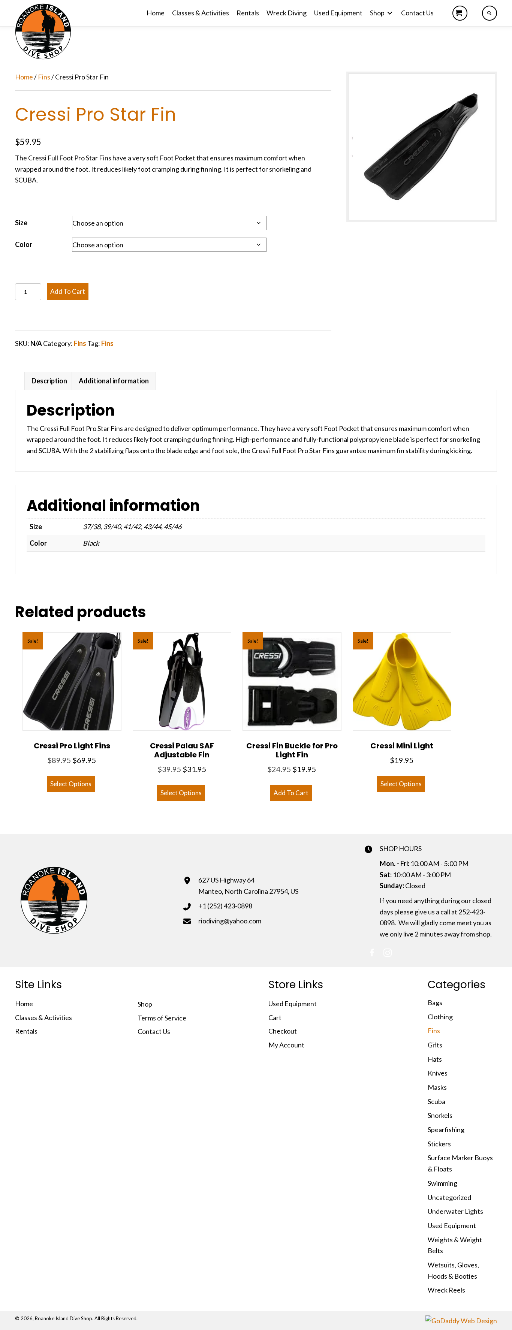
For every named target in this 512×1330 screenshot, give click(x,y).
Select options (70, 784)
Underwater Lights (455, 1211)
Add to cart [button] (291, 793)
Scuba (436, 1101)
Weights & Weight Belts (455, 1245)
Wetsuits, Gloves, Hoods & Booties (453, 1270)
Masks (437, 1087)
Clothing (440, 1017)
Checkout (282, 1031)
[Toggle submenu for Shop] (389, 13)
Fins (44, 77)
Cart (274, 1017)
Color (23, 244)
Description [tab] (49, 381)
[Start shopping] (459, 13)
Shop (145, 1004)
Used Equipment (292, 1003)
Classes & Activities (43, 1017)
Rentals (26, 1031)
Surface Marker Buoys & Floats (460, 1163)
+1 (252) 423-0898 (225, 906)
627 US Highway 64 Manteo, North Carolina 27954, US (248, 885)
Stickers (439, 1144)
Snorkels (440, 1115)
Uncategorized (449, 1197)
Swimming (442, 1183)
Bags (435, 1002)
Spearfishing (446, 1129)
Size (21, 222)
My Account (286, 1045)
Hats (435, 1059)
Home (24, 77)
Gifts (435, 1045)
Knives (438, 1073)
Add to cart (67, 291)
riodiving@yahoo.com (229, 921)
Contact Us (154, 1031)
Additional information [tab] (114, 381)
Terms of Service (162, 1018)
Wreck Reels (446, 1290)
